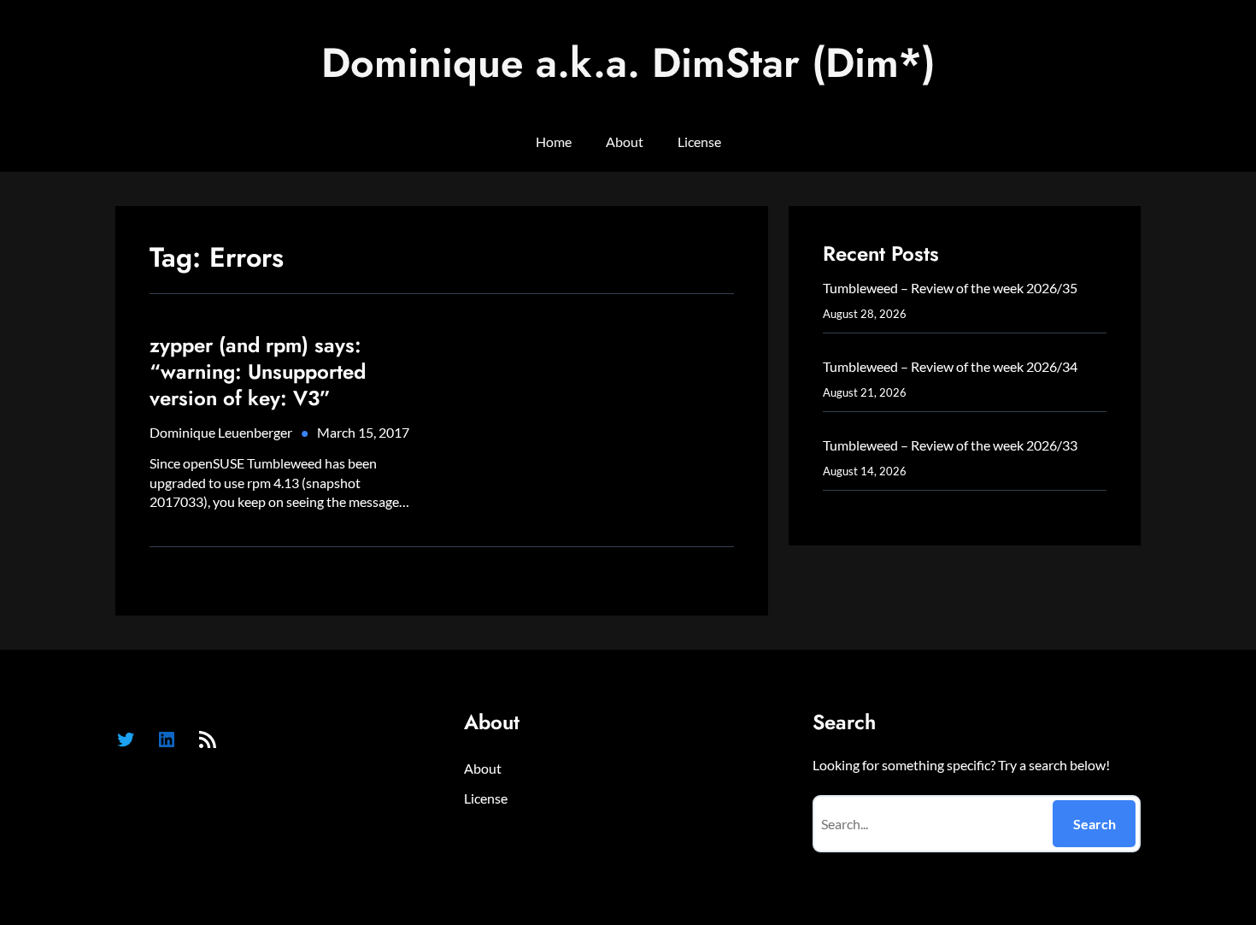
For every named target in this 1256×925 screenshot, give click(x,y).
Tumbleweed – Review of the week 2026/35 (950, 288)
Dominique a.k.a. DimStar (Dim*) (628, 62)
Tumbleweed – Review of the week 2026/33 (950, 445)
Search (1094, 824)
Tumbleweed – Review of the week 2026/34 (950, 366)
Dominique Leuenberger (221, 432)
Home (554, 141)
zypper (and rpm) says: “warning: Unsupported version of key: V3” (258, 372)
